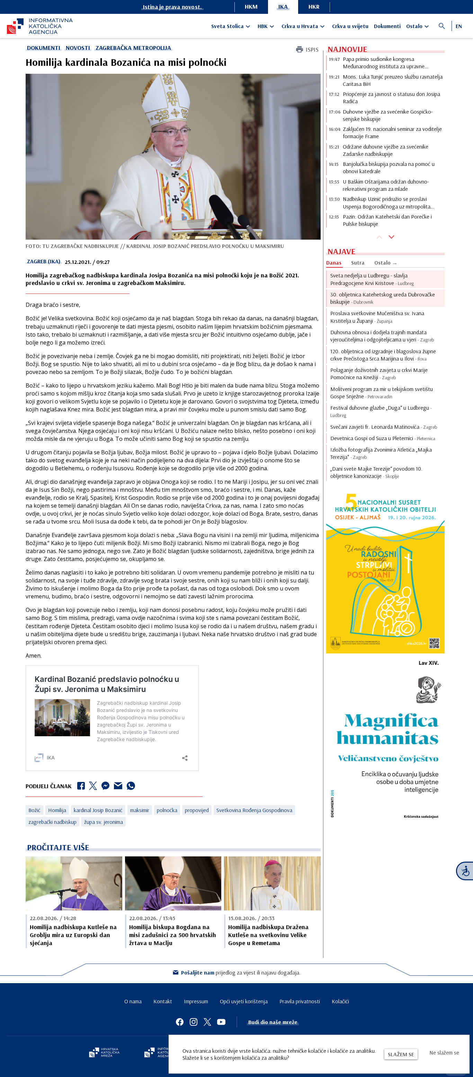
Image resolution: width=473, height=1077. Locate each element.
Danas (333, 262)
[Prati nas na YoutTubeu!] (221, 1022)
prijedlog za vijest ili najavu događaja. (241, 972)
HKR (314, 6)
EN (459, 26)
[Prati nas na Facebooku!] (180, 1022)
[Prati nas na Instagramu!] (193, 1022)
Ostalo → (386, 262)
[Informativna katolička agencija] (164, 1053)
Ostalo (414, 26)
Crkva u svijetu (350, 26)
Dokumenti (387, 26)
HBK (263, 26)
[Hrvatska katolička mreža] (104, 1053)
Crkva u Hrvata (300, 26)
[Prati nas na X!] (207, 1022)
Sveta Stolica (227, 26)
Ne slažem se (444, 1052)
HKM (251, 6)
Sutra (358, 262)
